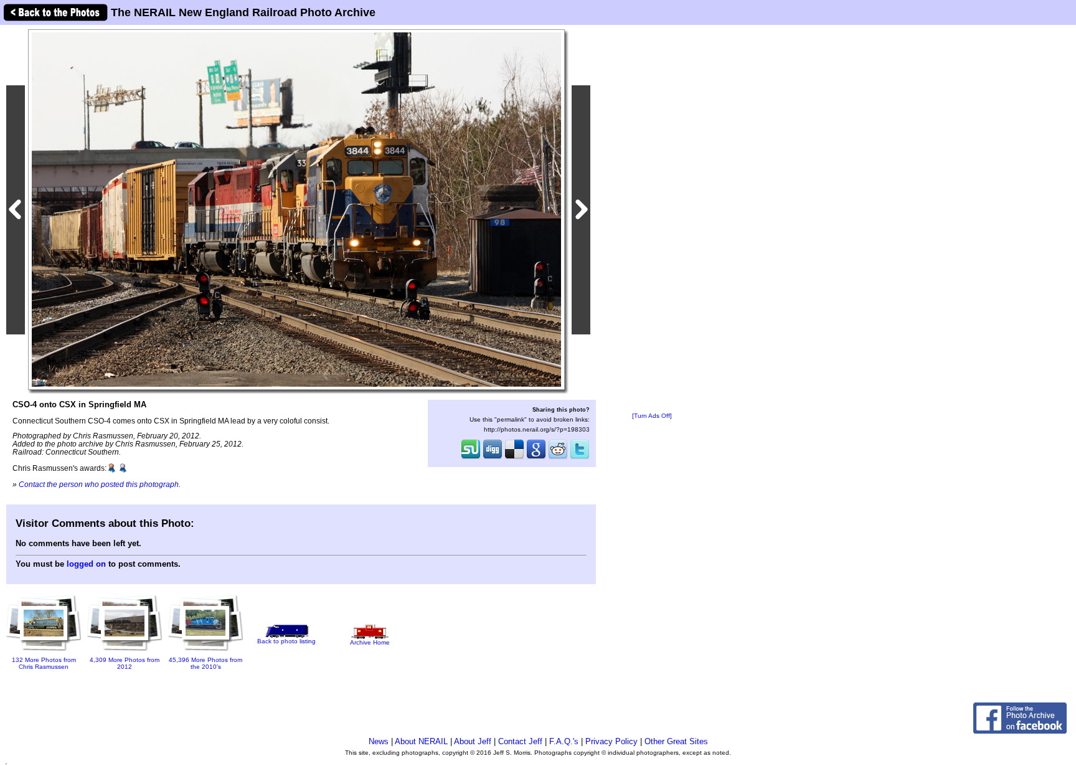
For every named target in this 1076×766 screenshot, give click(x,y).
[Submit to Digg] (493, 458)
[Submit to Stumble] (471, 458)
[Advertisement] (652, 219)
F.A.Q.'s (563, 741)
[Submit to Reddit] (558, 458)
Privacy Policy (611, 741)
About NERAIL (421, 741)
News (379, 741)
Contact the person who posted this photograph (99, 484)
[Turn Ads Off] (652, 415)
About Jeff (472, 741)
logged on (86, 564)
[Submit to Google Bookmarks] (536, 458)
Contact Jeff (520, 741)
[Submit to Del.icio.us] (514, 458)
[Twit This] (580, 458)
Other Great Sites (676, 741)
